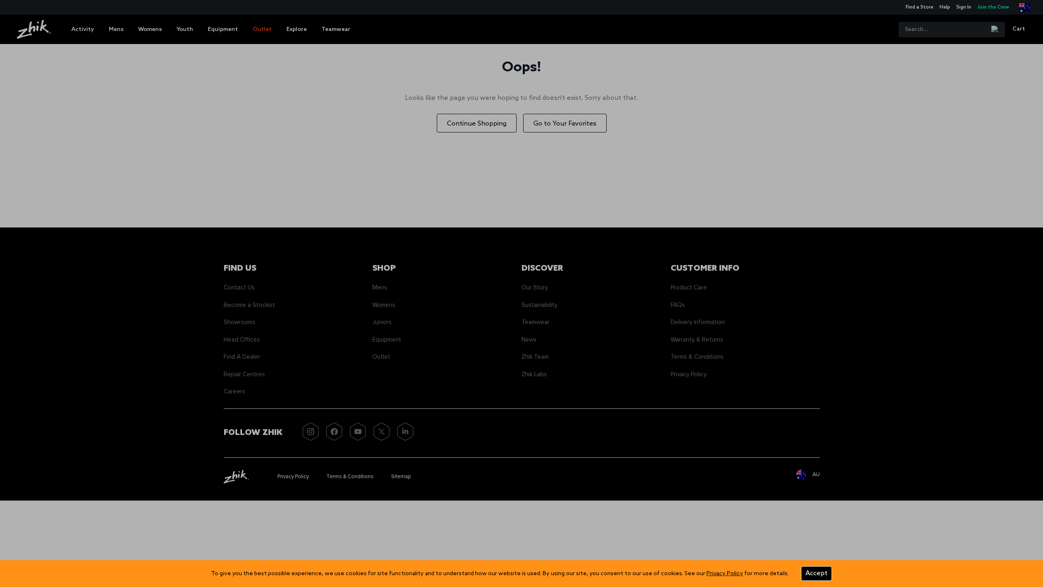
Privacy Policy (724, 573)
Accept (816, 573)
